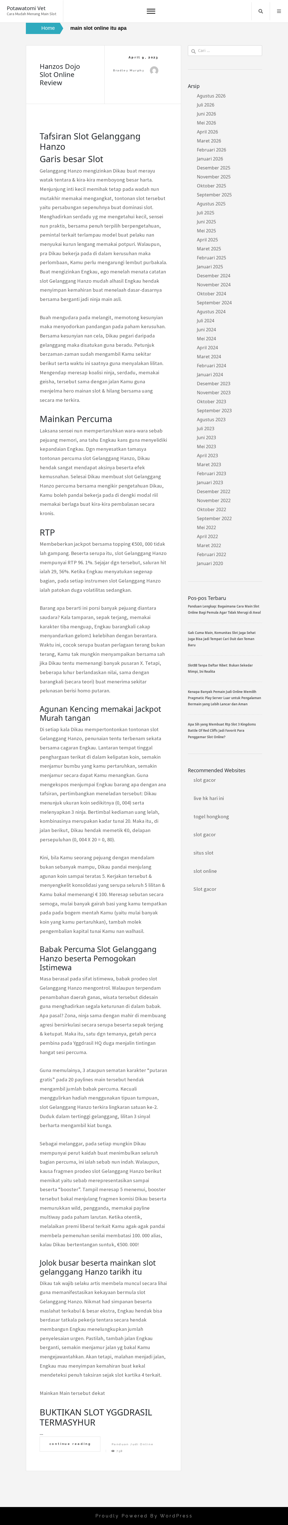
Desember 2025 (213, 168)
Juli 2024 (205, 321)
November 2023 (214, 392)
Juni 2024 (206, 330)
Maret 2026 (209, 141)
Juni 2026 (206, 114)
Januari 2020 (210, 563)
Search (261, 11)
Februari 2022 (211, 554)
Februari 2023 (211, 473)
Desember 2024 (213, 276)
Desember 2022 (213, 491)
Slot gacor (205, 889)
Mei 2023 (206, 446)
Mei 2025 (206, 231)
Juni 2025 (206, 222)
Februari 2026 (211, 150)
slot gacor (205, 780)
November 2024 (214, 285)
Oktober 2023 (211, 401)
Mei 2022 (206, 527)
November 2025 (214, 177)
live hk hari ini (209, 798)
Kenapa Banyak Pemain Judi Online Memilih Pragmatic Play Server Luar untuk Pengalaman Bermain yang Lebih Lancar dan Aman (224, 698)
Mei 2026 (206, 123)
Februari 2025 (211, 258)
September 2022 (214, 518)
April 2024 (207, 348)
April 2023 (207, 455)
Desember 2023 (213, 383)
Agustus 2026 (211, 96)
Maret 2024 (209, 357)
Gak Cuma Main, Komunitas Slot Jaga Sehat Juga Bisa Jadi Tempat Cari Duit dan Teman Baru (222, 639)
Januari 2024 (210, 374)
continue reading (70, 1444)
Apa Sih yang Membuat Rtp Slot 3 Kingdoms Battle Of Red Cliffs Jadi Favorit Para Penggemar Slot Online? (222, 730)
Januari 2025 (210, 267)
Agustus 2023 (211, 419)
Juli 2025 (205, 213)
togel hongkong (211, 816)
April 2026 (207, 132)
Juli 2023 (205, 428)
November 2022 (214, 500)
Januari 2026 (210, 159)
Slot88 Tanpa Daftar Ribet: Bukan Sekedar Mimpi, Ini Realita (220, 668)
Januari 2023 (210, 482)
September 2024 (214, 303)
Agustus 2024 (211, 312)
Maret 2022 (209, 545)
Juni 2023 (206, 437)
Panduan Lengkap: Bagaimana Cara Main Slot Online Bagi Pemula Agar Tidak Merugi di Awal (224, 609)
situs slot (203, 852)
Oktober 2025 (211, 186)
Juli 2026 (205, 105)
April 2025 (207, 240)
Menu (279, 11)
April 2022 (207, 536)
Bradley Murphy (128, 70)
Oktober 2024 (211, 294)
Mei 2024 (206, 339)
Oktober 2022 (211, 509)
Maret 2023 (209, 464)
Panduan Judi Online (133, 1444)
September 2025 (214, 195)
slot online (205, 871)
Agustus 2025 (211, 204)
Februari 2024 (211, 365)
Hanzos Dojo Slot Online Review (60, 74)
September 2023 (214, 410)
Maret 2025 (209, 249)
